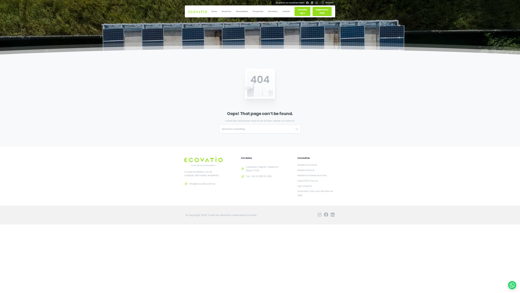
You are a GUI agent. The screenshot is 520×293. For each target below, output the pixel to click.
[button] (512, 285)
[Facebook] (307, 2)
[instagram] (316, 2)
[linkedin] (312, 2)
